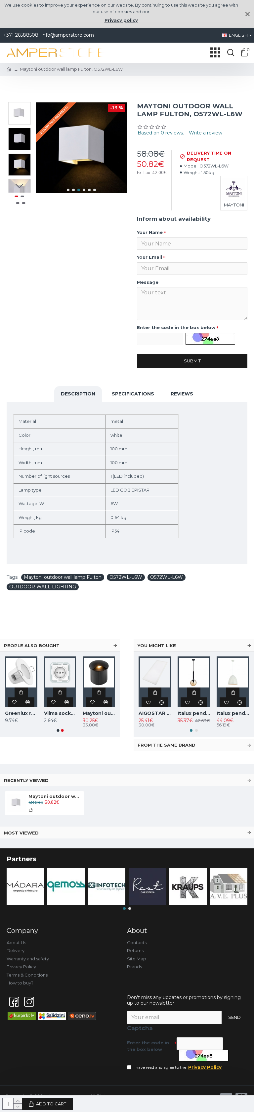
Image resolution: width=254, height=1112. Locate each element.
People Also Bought (32, 645)
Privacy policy (121, 20)
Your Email (149, 257)
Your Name (150, 232)
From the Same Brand (166, 745)
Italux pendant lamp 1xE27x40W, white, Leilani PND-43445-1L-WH (233, 713)
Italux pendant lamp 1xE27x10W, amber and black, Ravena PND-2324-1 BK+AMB (194, 713)
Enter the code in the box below (176, 327)
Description (78, 394)
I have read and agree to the (178, 1067)
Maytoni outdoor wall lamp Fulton (63, 577)
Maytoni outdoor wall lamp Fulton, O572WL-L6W (55, 796)
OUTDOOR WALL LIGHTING (42, 587)
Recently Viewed (26, 780)
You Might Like (157, 645)
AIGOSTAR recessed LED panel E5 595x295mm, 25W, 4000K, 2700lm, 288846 (155, 713)
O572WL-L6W (125, 577)
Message (147, 282)
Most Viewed (21, 832)
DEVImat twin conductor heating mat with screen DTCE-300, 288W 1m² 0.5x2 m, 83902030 (80, 713)
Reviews (182, 394)
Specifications (133, 394)
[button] (68, 190)
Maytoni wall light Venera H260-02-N (41, 713)
